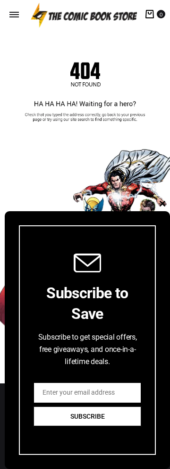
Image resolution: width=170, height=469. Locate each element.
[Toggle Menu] (14, 14)
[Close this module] (162, 203)
